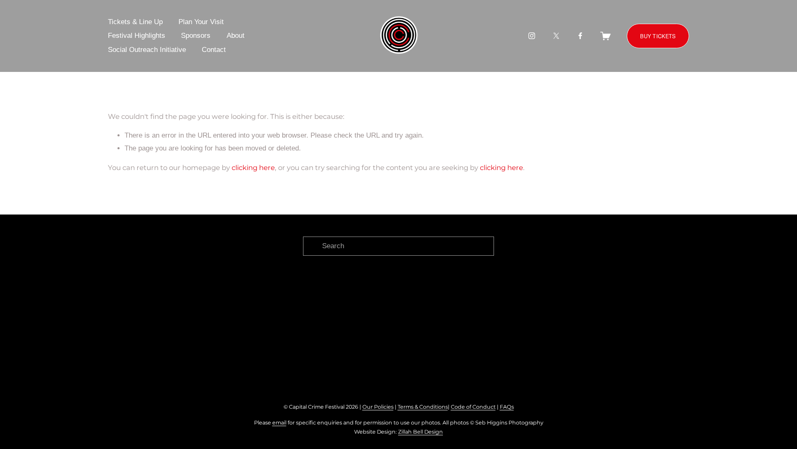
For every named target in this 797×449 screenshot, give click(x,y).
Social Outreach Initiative (147, 50)
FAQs (507, 407)
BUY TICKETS (657, 36)
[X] (556, 36)
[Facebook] (580, 36)
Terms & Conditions (423, 407)
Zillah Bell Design (420, 432)
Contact (214, 50)
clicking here (253, 167)
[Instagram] (532, 36)
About (235, 35)
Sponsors (195, 35)
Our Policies (378, 407)
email (279, 422)
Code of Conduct (473, 407)
